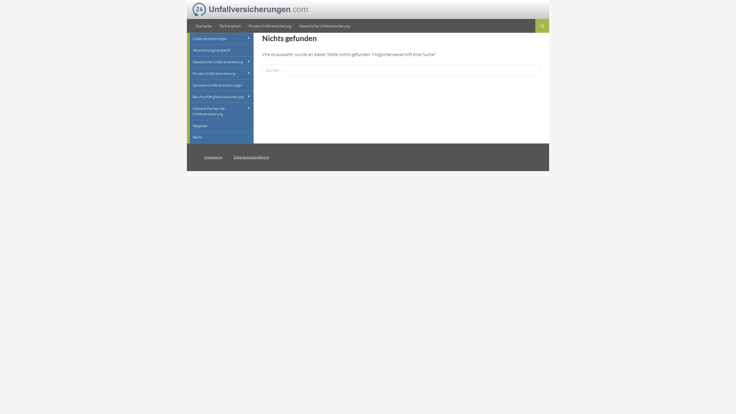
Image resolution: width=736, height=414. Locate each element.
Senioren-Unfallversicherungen (218, 85)
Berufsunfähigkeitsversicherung (218, 96)
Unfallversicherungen (210, 38)
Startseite (203, 26)
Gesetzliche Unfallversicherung (324, 26)
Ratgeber (200, 125)
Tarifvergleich (230, 26)
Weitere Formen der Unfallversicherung (209, 111)
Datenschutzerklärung (251, 157)
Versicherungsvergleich (211, 50)
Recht (197, 137)
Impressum (213, 157)
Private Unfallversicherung (270, 26)
